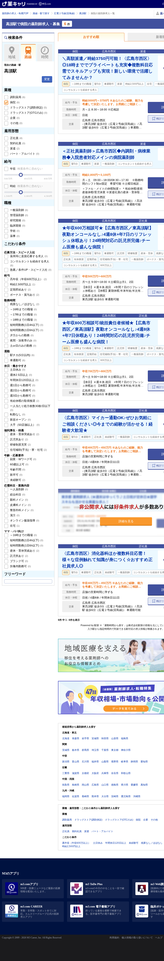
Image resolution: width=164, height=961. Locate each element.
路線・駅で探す (41, 13)
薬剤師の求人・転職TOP (15, 13)
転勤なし (17, 414)
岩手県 (85, 738)
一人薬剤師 (18, 489)
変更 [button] (47, 79)
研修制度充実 (20, 444)
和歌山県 (126, 773)
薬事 (14, 236)
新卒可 (15, 474)
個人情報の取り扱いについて (137, 937)
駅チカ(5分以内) (21, 355)
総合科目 (17, 494)
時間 (44, 57)
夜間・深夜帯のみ (22, 340)
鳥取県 (65, 784)
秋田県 (105, 738)
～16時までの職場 (23, 309)
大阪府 (95, 773)
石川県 (85, 761)
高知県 (144, 784)
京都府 (85, 773)
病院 (14, 102)
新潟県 (65, 761)
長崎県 (85, 796)
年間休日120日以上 (23, 380)
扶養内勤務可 (20, 566)
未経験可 (17, 479)
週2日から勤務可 (22, 390)
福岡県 (65, 796)
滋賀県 (75, 773)
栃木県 (75, 750)
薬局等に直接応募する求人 (28, 256)
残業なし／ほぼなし (24, 304)
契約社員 (17, 143)
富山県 (75, 761)
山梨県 (105, 761)
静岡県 (134, 761)
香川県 (124, 784)
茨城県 (65, 750)
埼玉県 (95, 750)
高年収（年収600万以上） (28, 279)
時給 (26, 186)
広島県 (95, 784)
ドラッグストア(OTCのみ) (28, 112)
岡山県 (85, 784)
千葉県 (105, 750)
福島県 (124, 738)
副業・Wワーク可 (22, 459)
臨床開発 (17, 225)
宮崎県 (114, 796)
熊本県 (95, 796)
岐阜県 (124, 761)
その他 (15, 123)
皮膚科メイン (20, 504)
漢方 (14, 515)
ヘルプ (158, 937)
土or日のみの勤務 (22, 345)
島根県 (75, 784)
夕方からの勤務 (21, 335)
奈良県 (114, 773)
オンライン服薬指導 (24, 520)
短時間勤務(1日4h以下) (26, 324)
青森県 (75, 738)
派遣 (14, 148)
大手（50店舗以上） (24, 424)
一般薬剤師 (18, 210)
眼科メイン (18, 499)
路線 (28, 57)
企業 (14, 117)
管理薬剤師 (18, 215)
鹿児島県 (126, 796)
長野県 (114, 761)
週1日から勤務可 (22, 385)
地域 (11, 57)
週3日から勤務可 (22, 395)
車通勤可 (17, 360)
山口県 (105, 784)
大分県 (105, 796)
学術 (14, 230)
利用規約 (114, 937)
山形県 (114, 738)
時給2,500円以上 (22, 284)
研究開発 (17, 220)
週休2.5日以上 (20, 374)
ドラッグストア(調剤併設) (28, 107)
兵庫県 (105, 773)
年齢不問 (17, 469)
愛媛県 (134, 784)
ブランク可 (18, 561)
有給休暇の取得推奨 (24, 400)
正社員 (15, 138)
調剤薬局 (17, 97)
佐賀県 (75, 796)
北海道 (65, 738)
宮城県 (95, 738)
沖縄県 (136, 796)
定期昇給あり (20, 289)
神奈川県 (126, 750)
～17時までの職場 (23, 314)
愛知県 (144, 761)
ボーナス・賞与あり (24, 294)
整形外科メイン (21, 510)
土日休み (17, 369)
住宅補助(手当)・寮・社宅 (28, 449)
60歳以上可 (18, 464)
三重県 (65, 773)
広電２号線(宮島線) (64, 13)
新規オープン (20, 419)
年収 (26, 168)
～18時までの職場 (23, 319)
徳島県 (114, 784)
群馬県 (85, 750)
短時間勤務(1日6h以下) (26, 330)
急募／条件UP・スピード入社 (30, 269)
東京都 (114, 750)
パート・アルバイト (24, 153)
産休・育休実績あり (24, 434)
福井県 (95, 761)
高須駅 (82, 13)
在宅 (14, 525)
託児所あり (18, 439)
